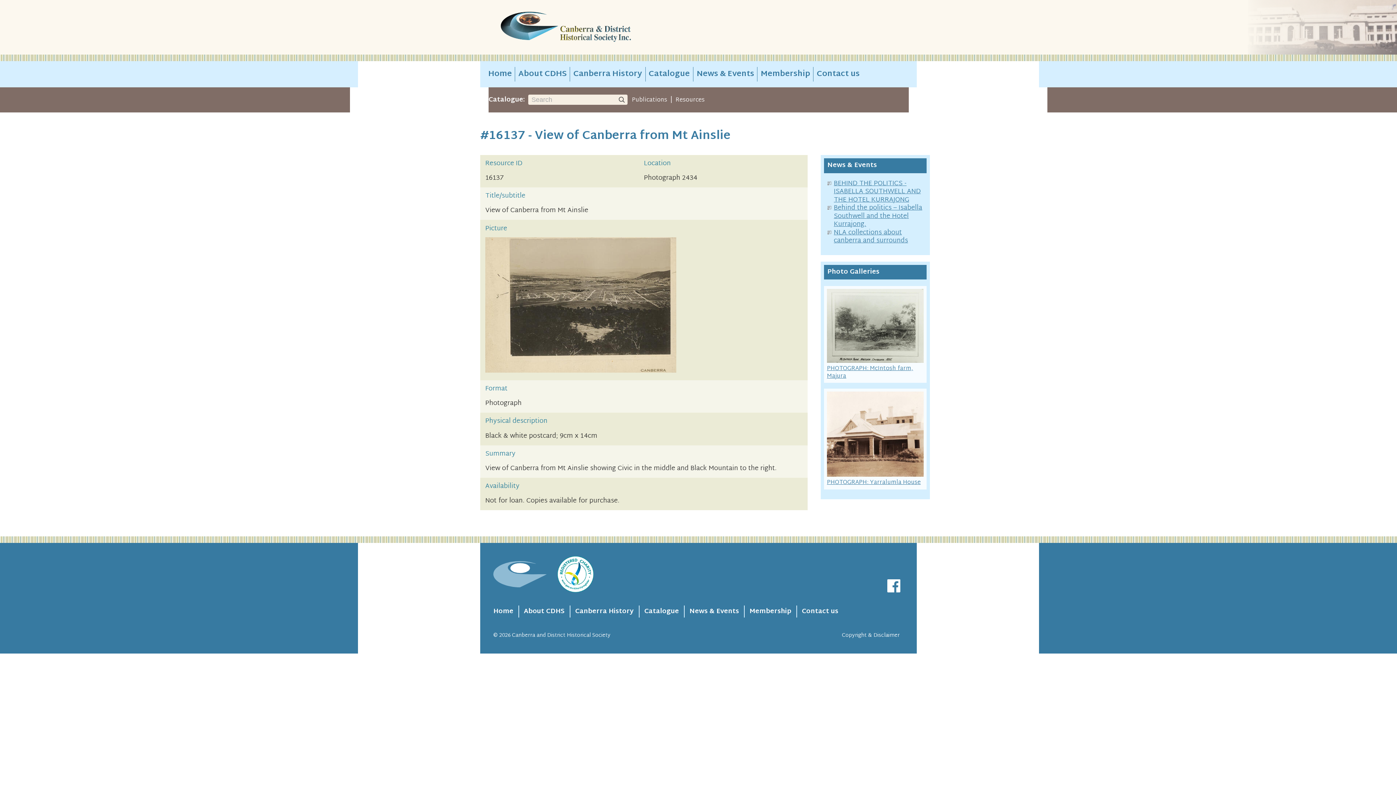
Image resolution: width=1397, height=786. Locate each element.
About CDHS (542, 74)
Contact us (838, 74)
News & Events (725, 74)
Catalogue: (507, 100)
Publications (649, 100)
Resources (690, 100)
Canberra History (607, 74)
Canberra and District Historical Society (561, 635)
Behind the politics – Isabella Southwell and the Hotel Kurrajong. (878, 216)
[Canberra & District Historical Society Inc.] (591, 27)
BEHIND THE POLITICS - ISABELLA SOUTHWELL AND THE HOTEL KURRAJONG (877, 192)
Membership (785, 74)
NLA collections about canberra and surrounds (871, 237)
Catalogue (669, 74)
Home (500, 74)
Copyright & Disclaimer (871, 635)
